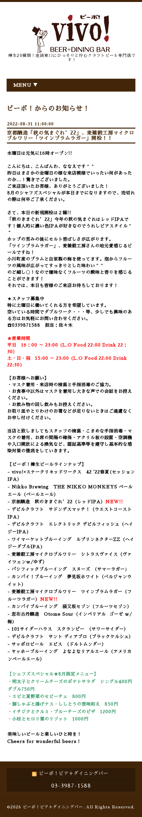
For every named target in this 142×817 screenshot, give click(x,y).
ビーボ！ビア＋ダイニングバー (53, 807)
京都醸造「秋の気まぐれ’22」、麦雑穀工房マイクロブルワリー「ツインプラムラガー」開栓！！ (70, 135)
